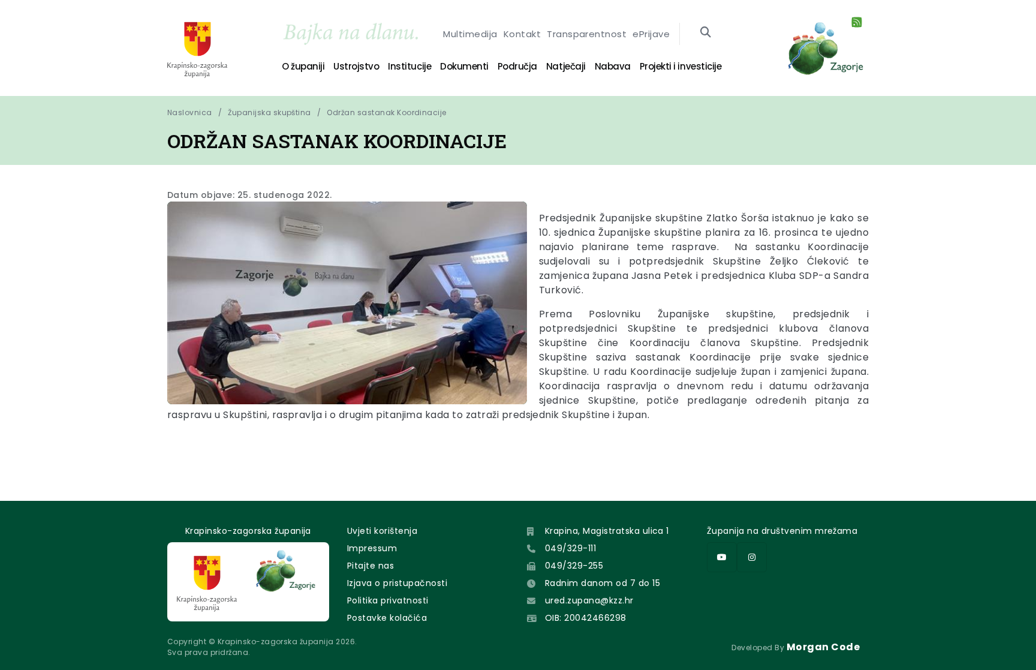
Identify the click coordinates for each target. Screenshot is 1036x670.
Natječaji (566, 66)
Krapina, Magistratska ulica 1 (607, 531)
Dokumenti (464, 66)
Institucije (409, 66)
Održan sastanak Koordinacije (386, 112)
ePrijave (651, 34)
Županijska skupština (269, 112)
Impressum (372, 548)
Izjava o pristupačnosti (397, 583)
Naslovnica (189, 112)
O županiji (303, 66)
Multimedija (470, 34)
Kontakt (522, 34)
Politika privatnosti (388, 600)
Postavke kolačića (387, 618)
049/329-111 (570, 548)
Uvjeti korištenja (382, 531)
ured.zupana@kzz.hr (589, 600)
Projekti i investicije (680, 66)
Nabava (613, 66)
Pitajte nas (370, 566)
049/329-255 (574, 566)
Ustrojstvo (356, 66)
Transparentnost (587, 34)
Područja (517, 66)
